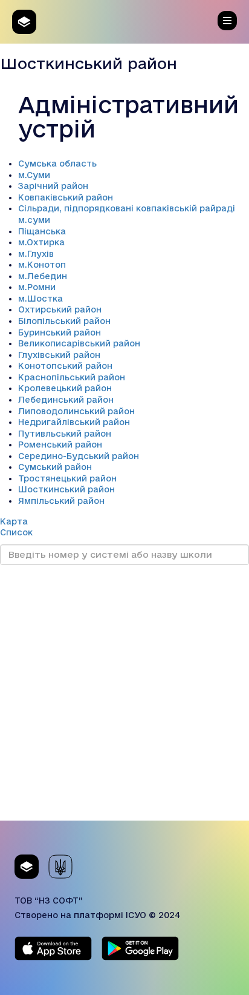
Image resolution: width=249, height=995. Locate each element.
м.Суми (34, 175)
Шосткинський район (66, 489)
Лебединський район (66, 400)
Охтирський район (60, 309)
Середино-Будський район (78, 456)
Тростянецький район (67, 478)
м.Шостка (40, 298)
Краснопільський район (71, 377)
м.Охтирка (41, 242)
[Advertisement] (124, 696)
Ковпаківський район (65, 197)
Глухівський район (59, 355)
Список (16, 532)
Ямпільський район (61, 501)
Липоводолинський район (76, 411)
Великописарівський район (79, 343)
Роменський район (60, 444)
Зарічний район (53, 186)
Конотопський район (65, 366)
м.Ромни (37, 287)
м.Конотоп (42, 264)
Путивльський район (64, 433)
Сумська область (57, 163)
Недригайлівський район (74, 422)
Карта (14, 521)
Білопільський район (64, 321)
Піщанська (42, 231)
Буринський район (59, 332)
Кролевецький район (65, 388)
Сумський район (55, 467)
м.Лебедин (42, 276)
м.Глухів (36, 254)
